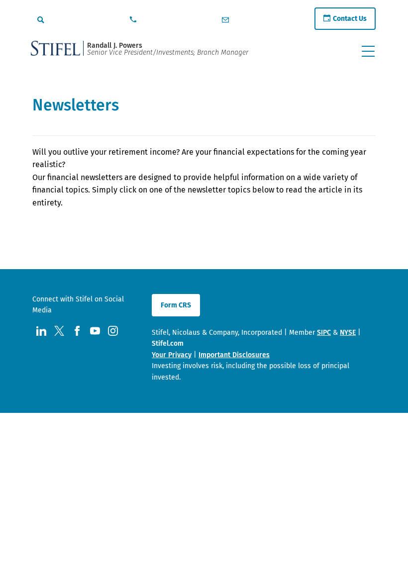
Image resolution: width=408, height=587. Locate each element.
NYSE (348, 332)
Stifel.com (168, 343)
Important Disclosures (234, 355)
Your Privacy (172, 355)
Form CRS (176, 305)
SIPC (324, 332)
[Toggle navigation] (368, 51)
